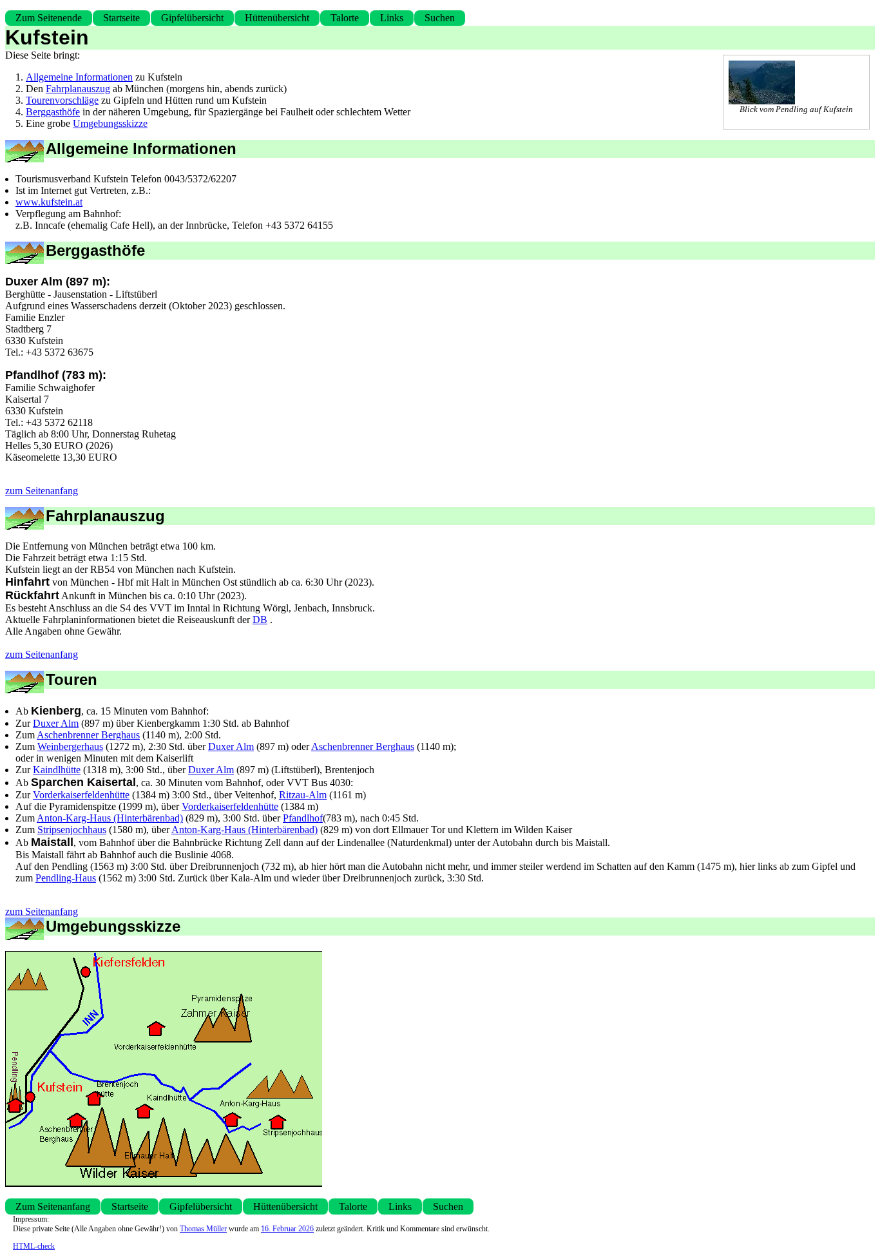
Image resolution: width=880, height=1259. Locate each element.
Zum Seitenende (48, 17)
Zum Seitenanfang (52, 1206)
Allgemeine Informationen (79, 77)
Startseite (121, 17)
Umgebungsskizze (110, 123)
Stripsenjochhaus (71, 829)
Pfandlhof (303, 817)
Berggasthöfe (53, 111)
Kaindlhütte (57, 769)
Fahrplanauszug (78, 88)
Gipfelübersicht (192, 17)
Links (391, 17)
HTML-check (34, 1246)
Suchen (440, 17)
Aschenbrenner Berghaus (88, 734)
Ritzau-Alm (303, 794)
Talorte (344, 17)
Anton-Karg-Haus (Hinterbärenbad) (110, 817)
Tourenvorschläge (62, 100)
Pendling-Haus (65, 877)
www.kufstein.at (48, 202)
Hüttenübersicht (277, 17)
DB (260, 619)
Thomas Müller (203, 1228)
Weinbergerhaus (70, 746)
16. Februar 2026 (287, 1228)
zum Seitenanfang (41, 490)
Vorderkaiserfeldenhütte (81, 794)
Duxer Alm (56, 723)
